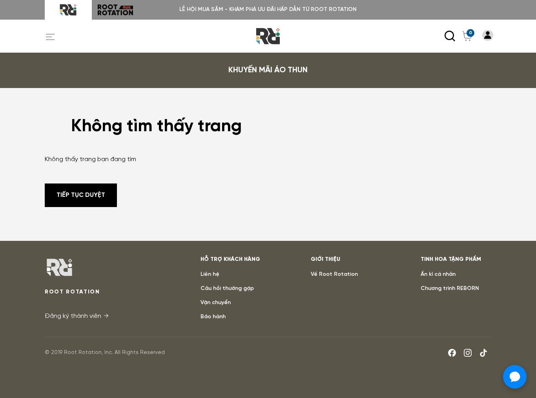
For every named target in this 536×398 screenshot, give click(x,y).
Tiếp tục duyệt (81, 195)
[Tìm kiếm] (450, 36)
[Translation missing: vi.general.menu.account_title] (487, 35)
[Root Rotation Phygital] (115, 10)
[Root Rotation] (68, 10)
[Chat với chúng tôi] (515, 377)
